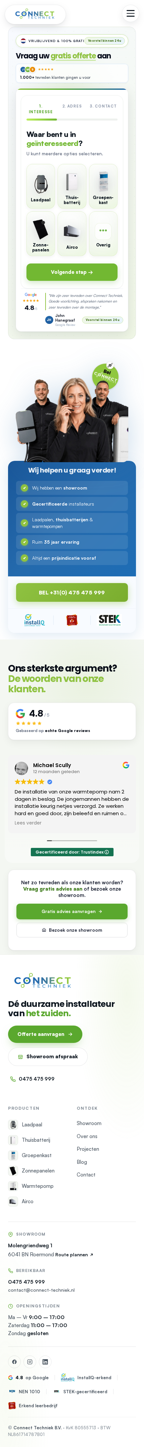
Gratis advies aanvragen (68, 911)
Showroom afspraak (52, 1056)
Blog (82, 1162)
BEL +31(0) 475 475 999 (72, 592)
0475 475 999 (37, 1079)
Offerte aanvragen (40, 1034)
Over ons (87, 1136)
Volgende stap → (72, 272)
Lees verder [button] (28, 823)
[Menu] (130, 13)
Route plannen (71, 1254)
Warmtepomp (38, 1186)
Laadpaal (32, 1124)
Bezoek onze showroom (75, 930)
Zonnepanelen (38, 1170)
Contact (86, 1174)
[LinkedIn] (45, 1361)
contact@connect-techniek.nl (41, 1290)
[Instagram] (29, 1361)
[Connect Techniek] (35, 13)
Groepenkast (37, 1155)
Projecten (88, 1149)
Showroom (89, 1123)
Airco (27, 1201)
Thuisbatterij (36, 1140)
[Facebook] (14, 1361)
